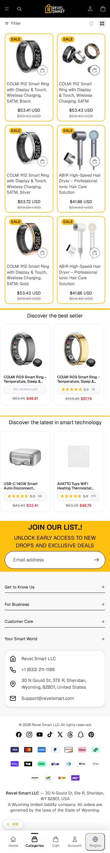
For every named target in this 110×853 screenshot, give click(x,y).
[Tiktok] (49, 734)
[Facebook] (18, 734)
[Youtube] (39, 734)
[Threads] (70, 734)
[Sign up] (96, 560)
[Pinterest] (91, 734)
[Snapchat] (80, 734)
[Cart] (103, 8)
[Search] (19, 8)
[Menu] (6, 9)
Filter (16, 23)
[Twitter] (60, 734)
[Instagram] (29, 734)
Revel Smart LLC (45, 724)
